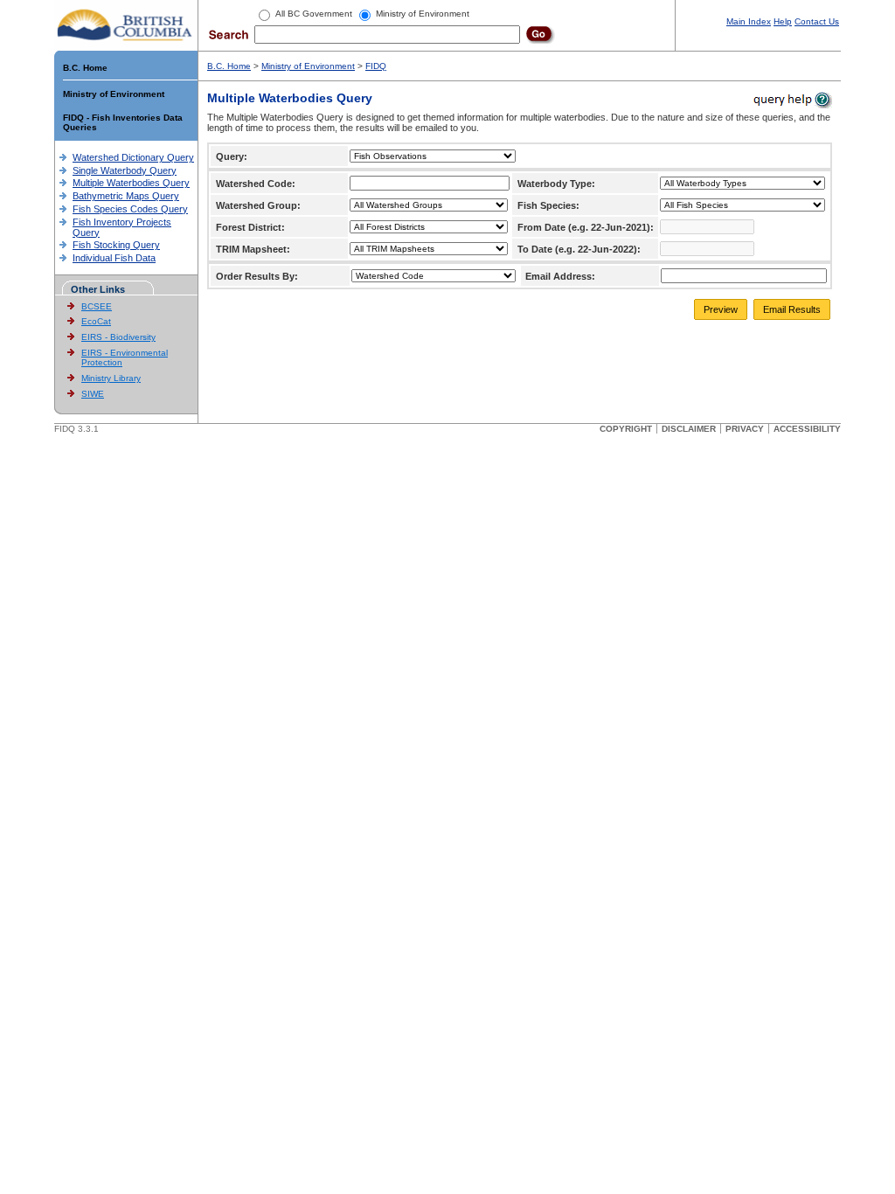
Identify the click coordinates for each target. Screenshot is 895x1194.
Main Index (748, 21)
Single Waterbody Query (125, 170)
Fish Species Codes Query (130, 209)
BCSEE (96, 306)
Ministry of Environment (113, 94)
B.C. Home (85, 68)
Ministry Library (111, 378)
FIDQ (375, 66)
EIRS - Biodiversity (118, 337)
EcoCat (96, 321)
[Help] (791, 99)
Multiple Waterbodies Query (131, 182)
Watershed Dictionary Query (133, 157)
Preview (721, 309)
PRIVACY (744, 429)
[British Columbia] (125, 24)
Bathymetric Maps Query (126, 196)
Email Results (792, 309)
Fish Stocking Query (116, 244)
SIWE (92, 394)
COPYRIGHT (626, 429)
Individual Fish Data (114, 258)
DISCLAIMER (689, 429)
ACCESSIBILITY (807, 429)
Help (783, 21)
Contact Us (816, 21)
